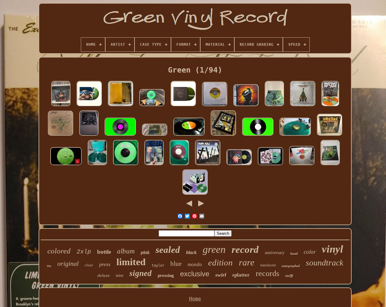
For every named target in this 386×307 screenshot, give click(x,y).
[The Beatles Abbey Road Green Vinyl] (295, 135)
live (49, 266)
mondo (195, 264)
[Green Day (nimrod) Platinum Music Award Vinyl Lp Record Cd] (223, 135)
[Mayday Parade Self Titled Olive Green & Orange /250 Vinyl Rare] (330, 106)
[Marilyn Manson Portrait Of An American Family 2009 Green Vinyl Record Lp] (61, 106)
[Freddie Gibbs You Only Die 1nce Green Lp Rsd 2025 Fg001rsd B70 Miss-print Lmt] (330, 165)
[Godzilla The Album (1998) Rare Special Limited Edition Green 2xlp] (155, 135)
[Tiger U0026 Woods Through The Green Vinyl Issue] (66, 165)
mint (119, 275)
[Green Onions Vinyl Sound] (189, 135)
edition (220, 262)
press (104, 264)
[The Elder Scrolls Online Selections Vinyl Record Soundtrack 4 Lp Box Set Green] (183, 106)
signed (140, 273)
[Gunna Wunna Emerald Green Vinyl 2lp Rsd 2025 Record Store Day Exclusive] (274, 106)
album (126, 251)
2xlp (84, 251)
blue (176, 263)
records (267, 273)
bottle (104, 252)
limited (131, 261)
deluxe (103, 275)
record (245, 249)
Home (195, 299)
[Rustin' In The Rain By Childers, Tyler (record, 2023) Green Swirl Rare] (152, 106)
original (68, 263)
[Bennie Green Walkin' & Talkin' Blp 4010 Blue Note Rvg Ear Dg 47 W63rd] (120, 106)
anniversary (274, 252)
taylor (158, 265)
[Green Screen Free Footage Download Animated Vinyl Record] (120, 135)
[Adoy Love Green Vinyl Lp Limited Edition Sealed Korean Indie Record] (195, 194)
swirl (220, 275)
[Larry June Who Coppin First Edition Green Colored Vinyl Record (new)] (89, 106)
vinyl (332, 249)
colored (59, 251)
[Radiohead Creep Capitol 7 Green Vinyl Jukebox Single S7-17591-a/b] (179, 165)
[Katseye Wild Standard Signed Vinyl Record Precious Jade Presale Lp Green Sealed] (270, 165)
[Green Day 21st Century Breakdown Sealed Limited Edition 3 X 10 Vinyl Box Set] (246, 106)
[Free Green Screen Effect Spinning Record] (258, 135)
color (310, 252)
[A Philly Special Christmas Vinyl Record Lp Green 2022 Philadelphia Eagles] (303, 106)
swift (289, 275)
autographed (291, 266)
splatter (241, 275)
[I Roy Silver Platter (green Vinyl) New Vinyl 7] (126, 165)
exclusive (194, 274)
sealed (168, 249)
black (191, 252)
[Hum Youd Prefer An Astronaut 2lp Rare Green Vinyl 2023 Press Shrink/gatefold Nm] (97, 165)
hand (294, 253)
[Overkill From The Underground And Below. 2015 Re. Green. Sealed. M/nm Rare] (208, 165)
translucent (268, 265)
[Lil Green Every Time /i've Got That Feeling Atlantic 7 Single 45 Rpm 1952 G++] (215, 106)
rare (246, 262)
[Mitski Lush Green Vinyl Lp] (154, 165)
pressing (166, 275)
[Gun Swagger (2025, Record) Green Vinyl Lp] (89, 135)
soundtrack (324, 262)
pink (145, 252)
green (214, 249)
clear (89, 265)
